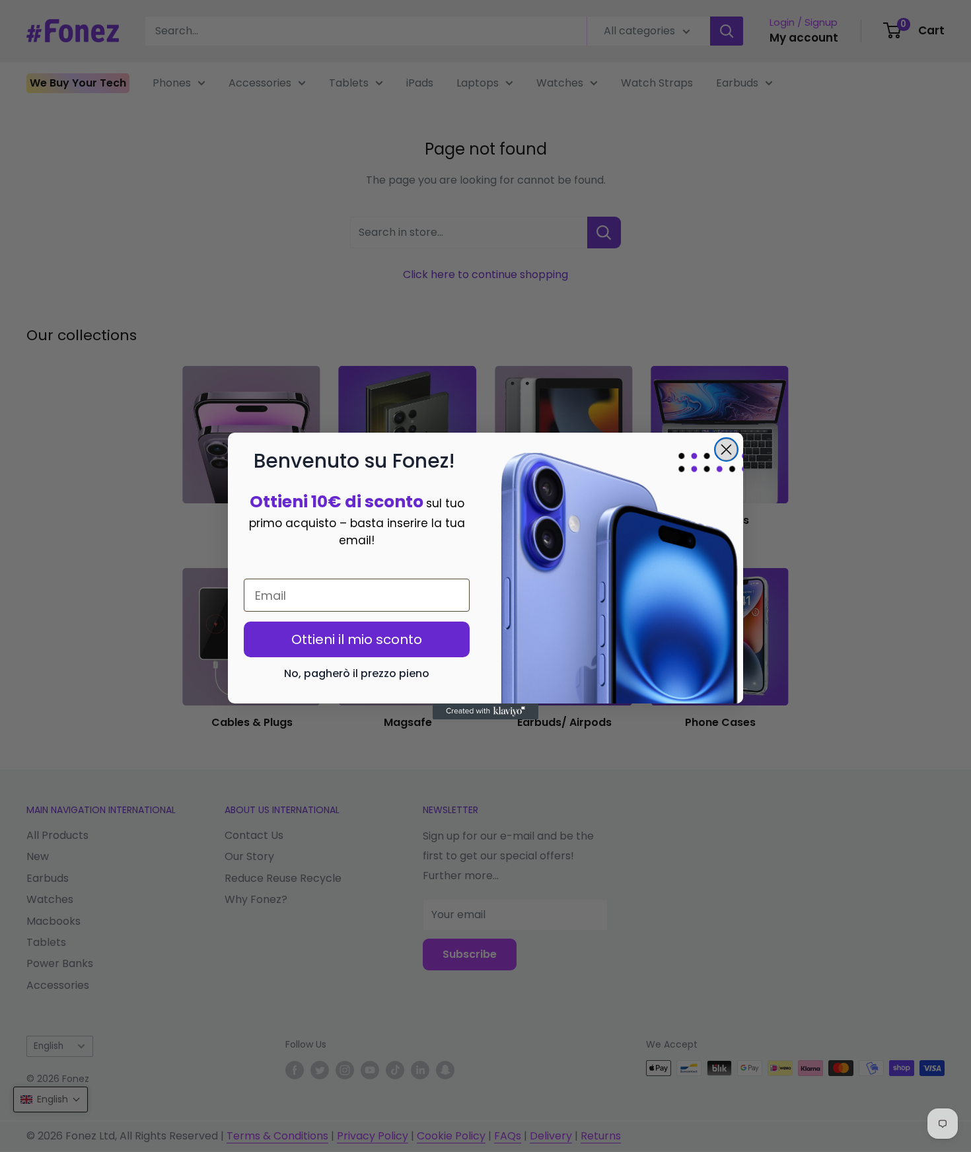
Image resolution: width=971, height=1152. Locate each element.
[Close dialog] (726, 449)
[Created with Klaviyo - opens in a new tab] (485, 711)
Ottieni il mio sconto (356, 639)
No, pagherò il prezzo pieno (356, 673)
